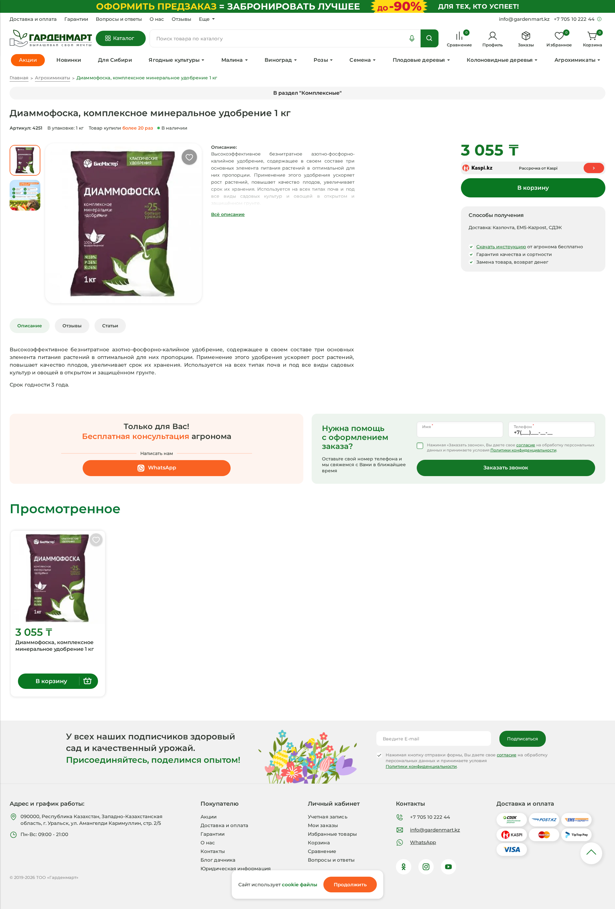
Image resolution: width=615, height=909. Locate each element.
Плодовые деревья (419, 60)
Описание (29, 326)
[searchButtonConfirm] (430, 38)
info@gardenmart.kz (435, 830)
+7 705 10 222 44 (430, 817)
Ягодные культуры (174, 60)
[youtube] (448, 866)
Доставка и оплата (33, 19)
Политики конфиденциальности (523, 450)
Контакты (213, 851)
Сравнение (322, 851)
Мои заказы (323, 825)
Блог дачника (218, 860)
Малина (232, 60)
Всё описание (228, 214)
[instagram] (426, 866)
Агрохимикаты (574, 60)
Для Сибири (115, 60)
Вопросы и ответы (119, 19)
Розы (321, 60)
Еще (204, 19)
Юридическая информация (236, 868)
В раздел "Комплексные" (307, 93)
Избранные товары (332, 834)
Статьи (110, 326)
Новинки (68, 60)
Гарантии (76, 19)
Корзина (319, 843)
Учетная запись (328, 817)
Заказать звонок (505, 468)
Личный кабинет (334, 803)
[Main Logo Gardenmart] (51, 38)
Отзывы (181, 19)
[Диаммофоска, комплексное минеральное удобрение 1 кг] (58, 577)
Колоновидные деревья (500, 60)
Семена (360, 60)
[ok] (403, 866)
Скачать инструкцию (501, 247)
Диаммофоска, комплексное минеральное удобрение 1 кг (54, 645)
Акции (209, 817)
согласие (525, 445)
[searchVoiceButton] (412, 38)
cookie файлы (299, 884)
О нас (157, 19)
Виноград (278, 60)
